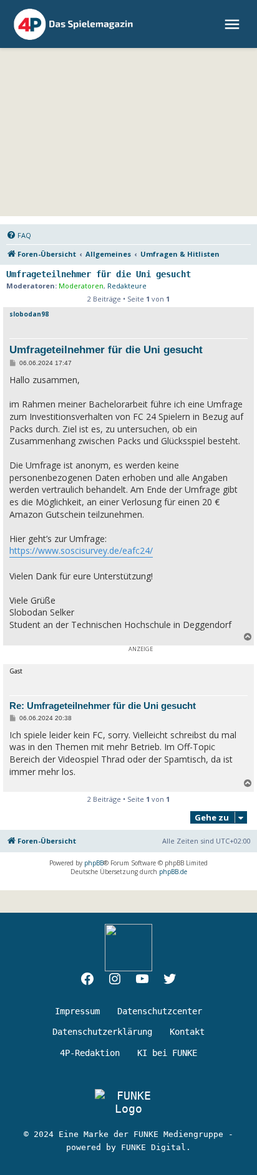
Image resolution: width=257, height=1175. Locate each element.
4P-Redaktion (90, 1053)
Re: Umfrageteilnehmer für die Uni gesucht (102, 705)
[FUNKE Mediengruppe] (128, 1102)
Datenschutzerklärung (102, 1032)
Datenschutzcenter (159, 1011)
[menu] (234, 24)
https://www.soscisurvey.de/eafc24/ (81, 550)
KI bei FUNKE (167, 1053)
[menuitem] (18, 235)
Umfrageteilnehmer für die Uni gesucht (98, 274)
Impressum (77, 1011)
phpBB (94, 863)
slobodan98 (29, 314)
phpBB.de (173, 871)
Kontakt (187, 1032)
